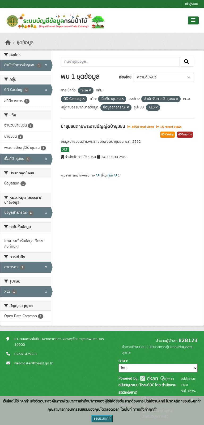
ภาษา (122, 361)
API (98, 175)
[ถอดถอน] (90, 91)
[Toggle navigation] (193, 20)
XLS (64, 150)
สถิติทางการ (185, 134)
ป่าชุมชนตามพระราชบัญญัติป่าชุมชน (93, 126)
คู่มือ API (112, 175)
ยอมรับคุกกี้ (102, 418)
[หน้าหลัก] (8, 42)
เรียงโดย (125, 77)
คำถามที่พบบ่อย (134, 347)
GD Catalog (167, 134)
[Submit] (187, 61)
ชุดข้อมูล (25, 42)
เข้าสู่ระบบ (191, 4)
